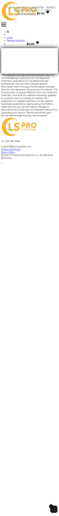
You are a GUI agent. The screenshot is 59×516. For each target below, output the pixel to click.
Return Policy (8, 152)
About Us (22, 7)
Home (12, 7)
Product (50, 7)
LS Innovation (36, 7)
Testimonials (21, 10)
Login (47, 10)
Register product (26, 13)
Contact (34, 10)
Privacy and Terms (10, 149)
